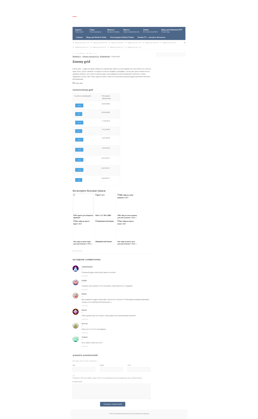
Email (102, 365)
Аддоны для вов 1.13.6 (82, 43)
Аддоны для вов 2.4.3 (116, 47)
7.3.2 (79, 160)
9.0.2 (79, 105)
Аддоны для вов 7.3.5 (134, 43)
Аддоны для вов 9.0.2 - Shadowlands (96, 56)
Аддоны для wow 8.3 (117, 43)
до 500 (80, 251)
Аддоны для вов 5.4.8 (169, 43)
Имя (74, 365)
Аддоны (79, 31)
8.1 (79, 131)
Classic (150, 31)
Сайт (129, 365)
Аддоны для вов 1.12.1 (134, 47)
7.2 (79, 180)
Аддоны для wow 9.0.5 (100, 43)
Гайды (95, 31)
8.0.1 (79, 140)
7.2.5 (79, 170)
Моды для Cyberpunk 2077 (171, 31)
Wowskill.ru (77, 56)
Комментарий (77, 382)
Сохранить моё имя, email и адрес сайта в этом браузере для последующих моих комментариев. (107, 378)
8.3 (79, 114)
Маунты (131, 31)
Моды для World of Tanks (96, 37)
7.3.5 (79, 150)
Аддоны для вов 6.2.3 (152, 43)
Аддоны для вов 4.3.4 (81, 47)
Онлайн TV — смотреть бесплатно (151, 37)
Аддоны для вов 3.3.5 (99, 47)
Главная (79, 37)
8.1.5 (79, 122)
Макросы (113, 31)
